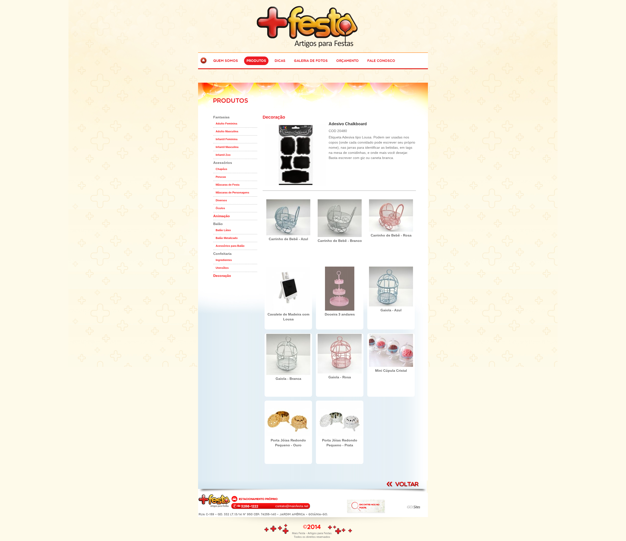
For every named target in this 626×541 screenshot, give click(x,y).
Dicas (280, 61)
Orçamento (347, 61)
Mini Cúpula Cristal (391, 370)
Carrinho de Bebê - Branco (340, 241)
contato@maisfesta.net (291, 506)
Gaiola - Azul (391, 310)
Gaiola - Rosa (339, 377)
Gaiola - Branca (288, 379)
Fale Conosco (381, 61)
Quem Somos (225, 61)
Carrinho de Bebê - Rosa (391, 235)
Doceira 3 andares (340, 314)
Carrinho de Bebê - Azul (288, 239)
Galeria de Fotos (311, 61)
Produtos (256, 61)
